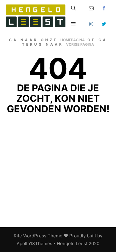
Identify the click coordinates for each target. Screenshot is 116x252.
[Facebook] (104, 8)
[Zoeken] (73, 8)
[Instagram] (91, 24)
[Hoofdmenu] (73, 24)
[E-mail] (91, 8)
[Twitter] (104, 24)
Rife (18, 236)
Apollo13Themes (34, 243)
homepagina (72, 40)
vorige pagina (80, 44)
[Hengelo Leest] (35, 16)
